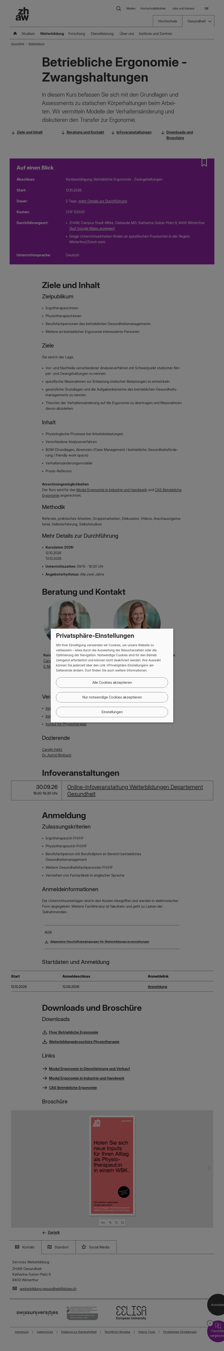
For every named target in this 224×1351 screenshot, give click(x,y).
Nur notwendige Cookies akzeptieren (112, 697)
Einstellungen (112, 712)
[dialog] (112, 675)
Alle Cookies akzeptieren (112, 682)
